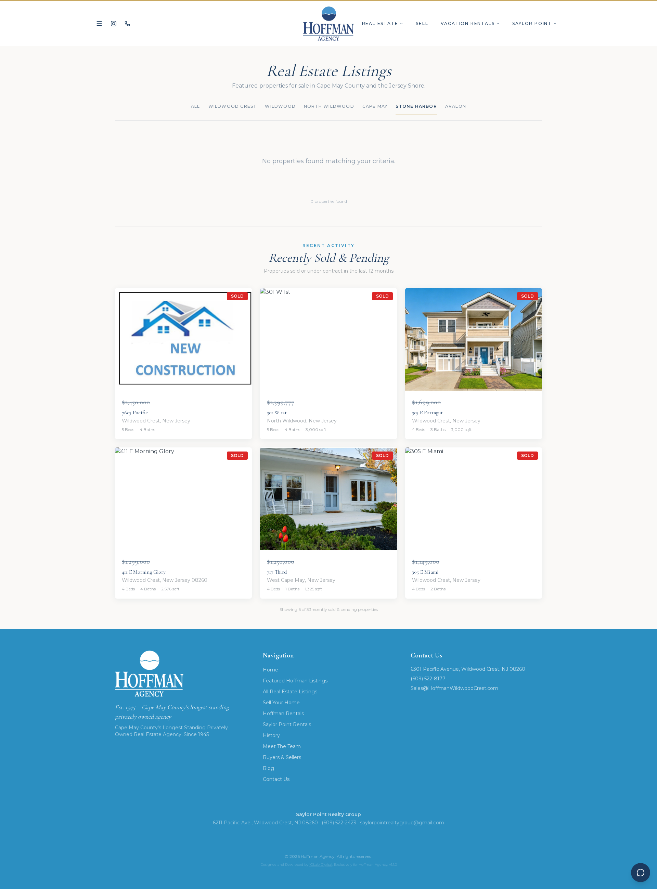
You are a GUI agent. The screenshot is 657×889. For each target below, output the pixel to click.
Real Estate (380, 23)
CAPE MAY (375, 106)
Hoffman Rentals (283, 713)
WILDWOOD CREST (232, 106)
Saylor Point (532, 23)
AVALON (455, 106)
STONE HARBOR (416, 106)
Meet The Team (282, 746)
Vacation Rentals (468, 23)
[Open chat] (640, 872)
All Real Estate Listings (290, 692)
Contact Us (276, 779)
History (271, 735)
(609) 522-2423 (339, 823)
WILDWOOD (280, 106)
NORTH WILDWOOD (329, 106)
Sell (422, 23)
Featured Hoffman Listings (295, 681)
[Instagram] (114, 23)
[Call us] (127, 23)
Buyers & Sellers (282, 757)
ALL (195, 106)
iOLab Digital (320, 864)
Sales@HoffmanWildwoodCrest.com (454, 688)
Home (270, 670)
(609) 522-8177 (428, 679)
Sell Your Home (281, 703)
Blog (268, 768)
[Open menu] (99, 23)
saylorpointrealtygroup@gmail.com (402, 823)
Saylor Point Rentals (287, 724)
